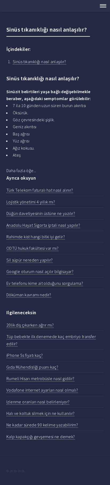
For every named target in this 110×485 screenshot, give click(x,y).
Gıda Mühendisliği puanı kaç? (32, 367)
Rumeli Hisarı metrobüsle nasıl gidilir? (40, 378)
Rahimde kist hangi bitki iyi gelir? (35, 236)
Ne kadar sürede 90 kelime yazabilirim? (42, 424)
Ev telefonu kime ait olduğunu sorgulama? (44, 283)
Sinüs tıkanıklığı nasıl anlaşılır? (39, 61)
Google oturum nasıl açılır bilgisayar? (39, 271)
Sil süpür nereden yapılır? (29, 260)
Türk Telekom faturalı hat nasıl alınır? (39, 190)
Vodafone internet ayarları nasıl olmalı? (42, 390)
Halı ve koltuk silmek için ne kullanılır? (40, 413)
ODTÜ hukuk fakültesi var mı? (32, 248)
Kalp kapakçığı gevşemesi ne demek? (40, 436)
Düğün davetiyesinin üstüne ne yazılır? (40, 213)
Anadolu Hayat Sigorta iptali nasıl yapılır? (43, 225)
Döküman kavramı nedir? (28, 294)
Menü (101, 6)
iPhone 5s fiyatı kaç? (24, 355)
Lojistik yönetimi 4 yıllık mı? (30, 201)
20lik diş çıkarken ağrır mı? (30, 325)
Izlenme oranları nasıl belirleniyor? (37, 401)
